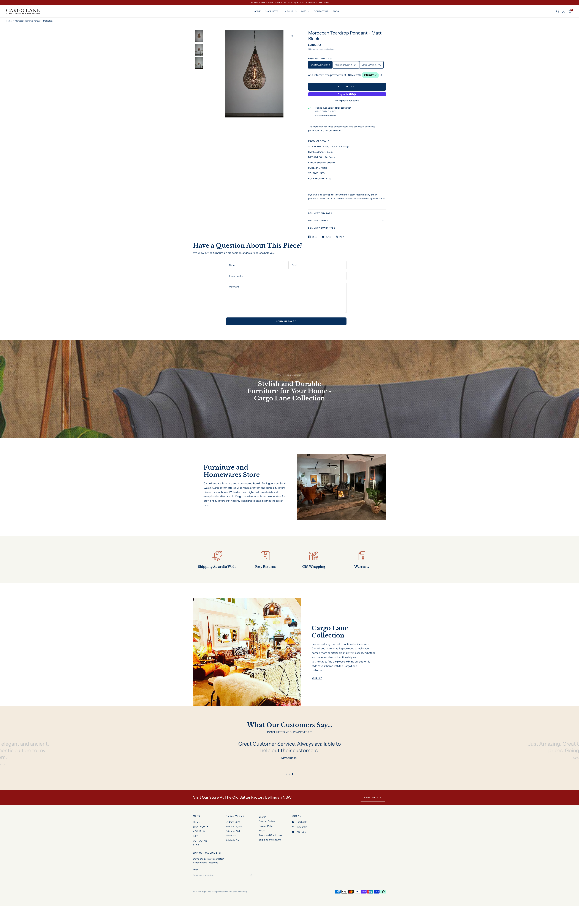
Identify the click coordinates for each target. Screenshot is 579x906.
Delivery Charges (320, 213)
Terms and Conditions (270, 835)
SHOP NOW (271, 11)
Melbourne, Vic (234, 826)
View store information (325, 116)
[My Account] (563, 11)
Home (9, 21)
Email (195, 869)
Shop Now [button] (317, 677)
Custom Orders (267, 821)
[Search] (558, 11)
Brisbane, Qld (233, 831)
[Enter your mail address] (251, 875)
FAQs (261, 830)
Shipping (311, 49)
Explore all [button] (373, 797)
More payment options (347, 100)
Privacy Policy (266, 826)
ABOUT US (291, 11)
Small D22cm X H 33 (320, 65)
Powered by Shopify (238, 891)
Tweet (328, 237)
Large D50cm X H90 (371, 65)
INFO (304, 11)
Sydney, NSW (233, 821)
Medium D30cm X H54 (345, 65)
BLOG (336, 11)
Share (314, 237)
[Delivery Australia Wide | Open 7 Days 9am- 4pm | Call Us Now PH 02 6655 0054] (289, 2)
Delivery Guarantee (321, 228)
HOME (257, 11)
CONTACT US (321, 11)
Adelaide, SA (232, 840)
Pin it (341, 237)
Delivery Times (318, 220)
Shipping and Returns (270, 839)
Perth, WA (231, 835)
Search (262, 816)
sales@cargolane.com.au (372, 198)
